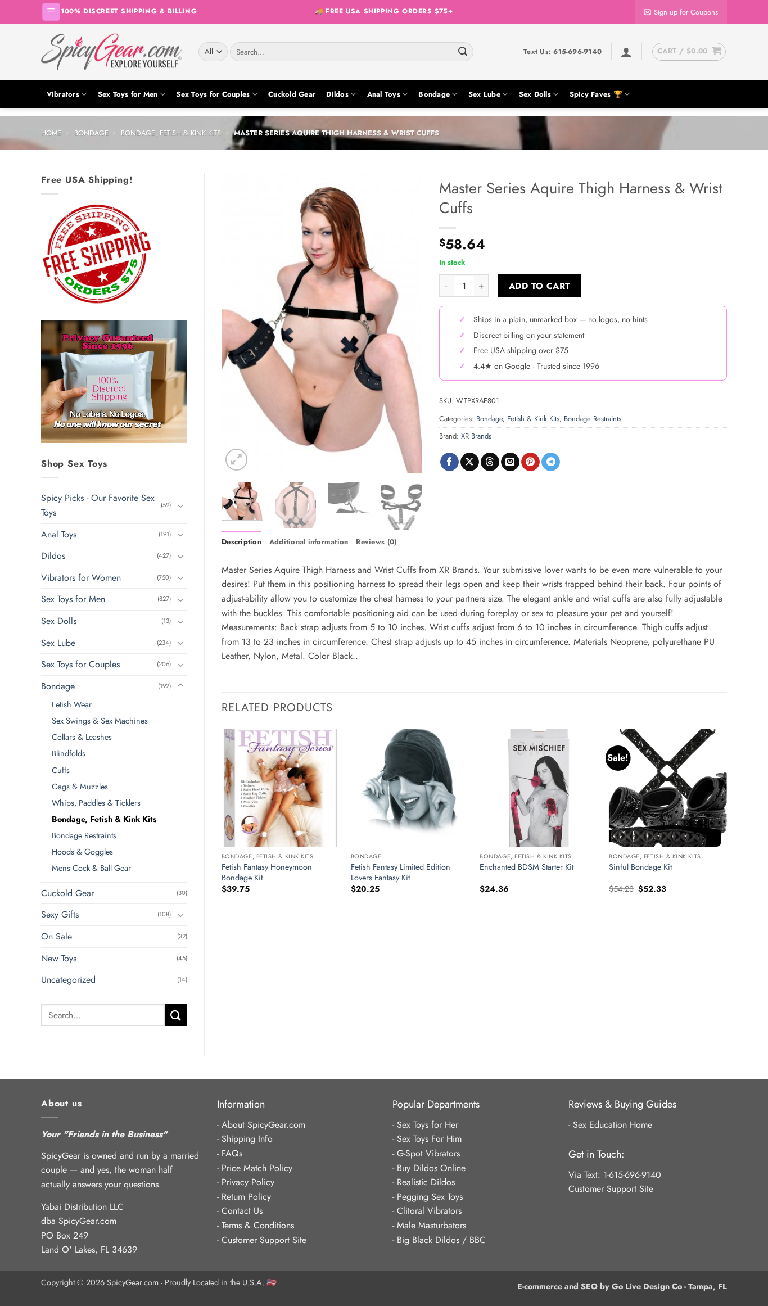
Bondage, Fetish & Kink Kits (171, 133)
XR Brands (476, 436)
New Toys (58, 958)
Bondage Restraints (84, 835)
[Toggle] (180, 505)
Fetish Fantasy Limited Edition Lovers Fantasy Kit (400, 872)
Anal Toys (383, 94)
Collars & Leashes (82, 737)
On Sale (56, 936)
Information (241, 1104)
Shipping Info (247, 1138)
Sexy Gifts (60, 914)
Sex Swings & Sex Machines (100, 720)
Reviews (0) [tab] (376, 541)
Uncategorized (68, 979)
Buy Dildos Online (431, 1168)
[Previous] (239, 323)
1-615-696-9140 (632, 1174)
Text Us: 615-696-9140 (562, 52)
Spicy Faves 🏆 (596, 94)
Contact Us (242, 1210)
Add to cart (540, 285)
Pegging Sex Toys (430, 1196)
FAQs (232, 1153)
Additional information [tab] (309, 541)
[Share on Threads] (490, 462)
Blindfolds (68, 753)
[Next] (404, 323)
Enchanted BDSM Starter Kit (526, 867)
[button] (51, 12)
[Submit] (462, 51)
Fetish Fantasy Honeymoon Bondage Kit (267, 872)
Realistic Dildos (426, 1182)
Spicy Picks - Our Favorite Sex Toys (98, 505)
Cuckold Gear (291, 94)
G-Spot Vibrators (428, 1153)
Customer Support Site (264, 1239)
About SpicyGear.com (263, 1124)
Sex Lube (484, 94)
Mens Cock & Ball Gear (91, 868)
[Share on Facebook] (449, 462)
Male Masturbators (431, 1225)
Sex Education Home (612, 1124)
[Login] (626, 51)
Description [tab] (241, 541)
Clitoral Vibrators (429, 1210)
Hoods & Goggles (82, 851)
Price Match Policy (257, 1168)
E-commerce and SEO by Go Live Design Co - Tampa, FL (622, 1286)
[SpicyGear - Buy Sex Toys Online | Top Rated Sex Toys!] (111, 52)
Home (51, 133)
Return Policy (246, 1196)
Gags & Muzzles (80, 786)
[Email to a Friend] (510, 462)
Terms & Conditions (258, 1225)
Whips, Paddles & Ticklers (96, 802)
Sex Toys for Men (128, 94)
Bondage (434, 94)
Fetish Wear (72, 704)
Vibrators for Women (81, 577)
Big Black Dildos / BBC (441, 1239)
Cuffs (61, 770)
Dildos (337, 94)
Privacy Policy (248, 1182)
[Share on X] (469, 462)
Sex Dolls (535, 94)
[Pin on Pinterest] (530, 462)
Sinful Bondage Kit (640, 867)
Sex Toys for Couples (213, 94)
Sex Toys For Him (429, 1138)
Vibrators (63, 94)
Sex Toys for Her (427, 1124)
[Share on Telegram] (550, 462)
